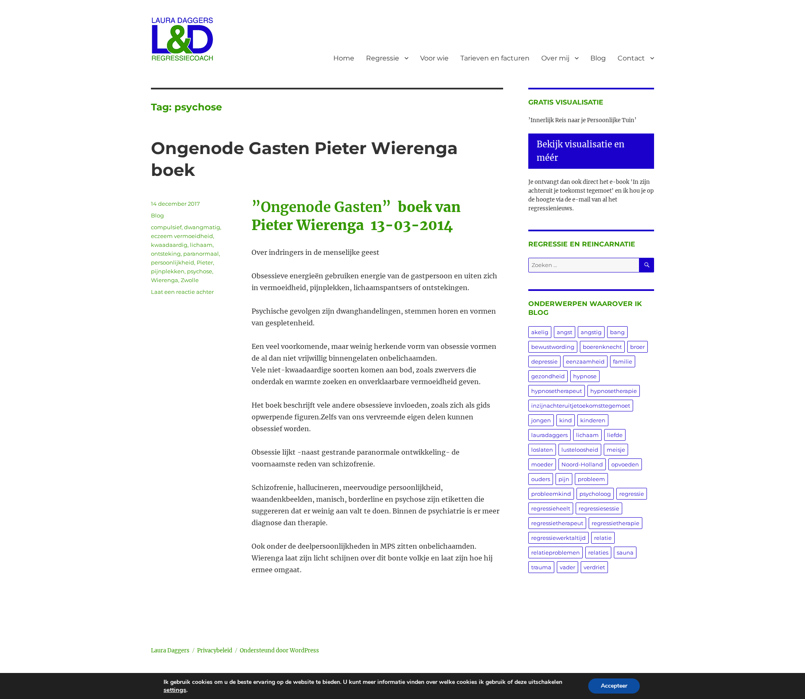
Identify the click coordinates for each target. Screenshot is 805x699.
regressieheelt (550, 508)
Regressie (382, 58)
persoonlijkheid (172, 262)
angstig (591, 332)
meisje (616, 449)
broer (637, 346)
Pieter (205, 262)
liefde (615, 435)
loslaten (542, 449)
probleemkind (551, 493)
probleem (591, 479)
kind (565, 420)
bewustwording (552, 346)
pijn (563, 479)
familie (622, 361)
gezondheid (548, 376)
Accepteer (614, 686)
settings (175, 690)
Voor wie (434, 58)
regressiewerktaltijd (558, 537)
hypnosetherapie (613, 390)
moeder (542, 464)
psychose (199, 271)
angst (564, 332)
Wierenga (164, 280)
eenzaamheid (585, 361)
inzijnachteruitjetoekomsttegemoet (580, 405)
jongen (541, 420)
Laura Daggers (170, 650)
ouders (540, 479)
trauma (541, 567)
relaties (598, 552)
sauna (625, 552)
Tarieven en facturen (495, 58)
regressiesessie (599, 508)
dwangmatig (202, 227)
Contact (631, 58)
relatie (603, 537)
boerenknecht (602, 346)
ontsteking (166, 253)
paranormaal (201, 253)
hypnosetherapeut (556, 390)
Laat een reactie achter (182, 291)
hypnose (585, 376)
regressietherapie (615, 523)
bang (617, 332)
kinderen (592, 420)
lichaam (201, 244)
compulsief (166, 227)
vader (567, 567)
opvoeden (625, 464)
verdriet (594, 567)
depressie (544, 361)
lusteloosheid (579, 449)
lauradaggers (549, 435)
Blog (598, 58)
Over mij (555, 58)
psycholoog (595, 493)
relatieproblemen (555, 552)
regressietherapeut (557, 523)
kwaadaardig (169, 244)
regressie (631, 493)
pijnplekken (167, 271)
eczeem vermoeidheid (182, 236)
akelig (539, 332)
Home (343, 58)
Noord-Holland (582, 464)
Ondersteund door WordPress (279, 650)
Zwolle (190, 280)
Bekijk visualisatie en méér (580, 151)
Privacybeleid (214, 650)
